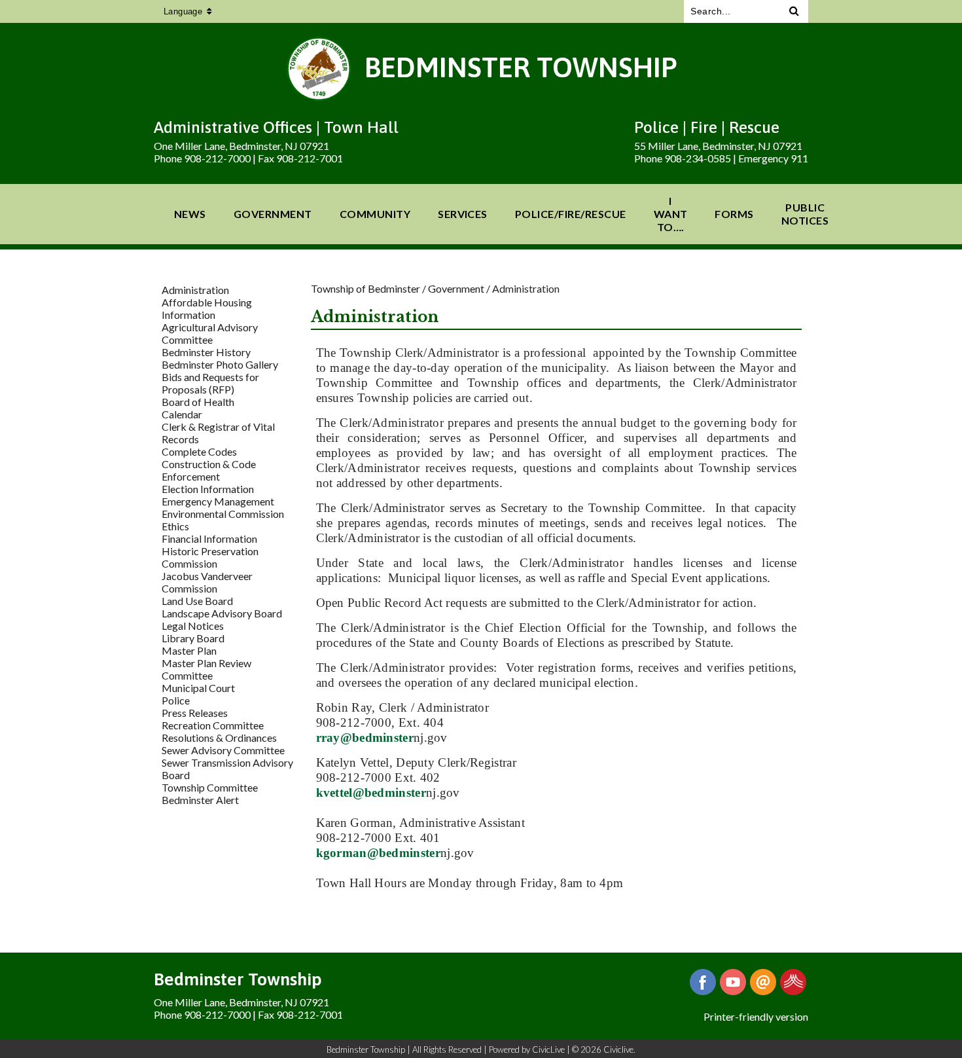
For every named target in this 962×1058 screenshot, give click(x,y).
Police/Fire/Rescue (570, 214)
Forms (734, 214)
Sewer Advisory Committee (223, 750)
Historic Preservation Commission (210, 557)
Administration (195, 289)
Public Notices (804, 214)
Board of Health (198, 401)
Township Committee (210, 787)
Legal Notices (193, 625)
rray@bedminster (365, 737)
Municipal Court (198, 688)
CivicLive (548, 1049)
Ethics (175, 526)
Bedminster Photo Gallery (220, 364)
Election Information (208, 489)
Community (375, 214)
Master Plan (189, 650)
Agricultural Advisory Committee (210, 333)
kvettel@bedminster (371, 792)
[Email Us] (763, 982)
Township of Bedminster (365, 288)
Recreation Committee (213, 725)
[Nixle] (793, 982)
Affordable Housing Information (207, 308)
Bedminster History (206, 352)
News (190, 214)
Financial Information (209, 538)
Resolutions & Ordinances (219, 737)
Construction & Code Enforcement (209, 470)
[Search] (794, 11)
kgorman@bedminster (378, 853)
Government (273, 214)
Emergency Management (218, 501)
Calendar (182, 414)
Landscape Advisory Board (222, 613)
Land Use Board (197, 600)
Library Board (193, 638)
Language (183, 11)
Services (463, 214)
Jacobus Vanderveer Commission (207, 582)
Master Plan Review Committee (206, 669)
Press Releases (195, 712)
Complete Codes (199, 451)
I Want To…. (671, 213)
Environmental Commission (223, 513)
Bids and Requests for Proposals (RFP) (210, 383)
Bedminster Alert (200, 800)
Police (176, 700)
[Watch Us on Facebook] (733, 982)
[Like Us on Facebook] (703, 982)
